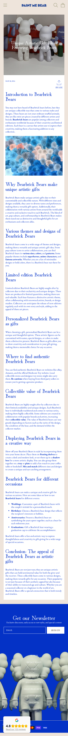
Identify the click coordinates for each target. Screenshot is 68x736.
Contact (34, 709)
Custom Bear (34, 695)
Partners (34, 702)
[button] (5, 5)
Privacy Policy (34, 662)
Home (34, 669)
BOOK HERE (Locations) (34, 675)
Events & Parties (34, 682)
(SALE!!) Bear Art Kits (34, 689)
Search (34, 655)
